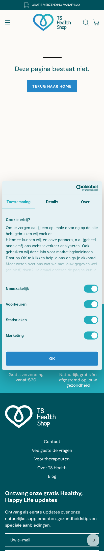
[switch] (91, 304)
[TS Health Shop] (52, 22)
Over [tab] (85, 202)
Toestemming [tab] (19, 202)
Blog (52, 476)
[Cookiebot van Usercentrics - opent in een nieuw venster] (76, 188)
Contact (52, 441)
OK (52, 358)
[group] (52, 5)
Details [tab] (52, 202)
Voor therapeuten (52, 459)
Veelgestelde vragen (52, 450)
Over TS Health (52, 467)
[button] (85, 22)
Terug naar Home (52, 86)
